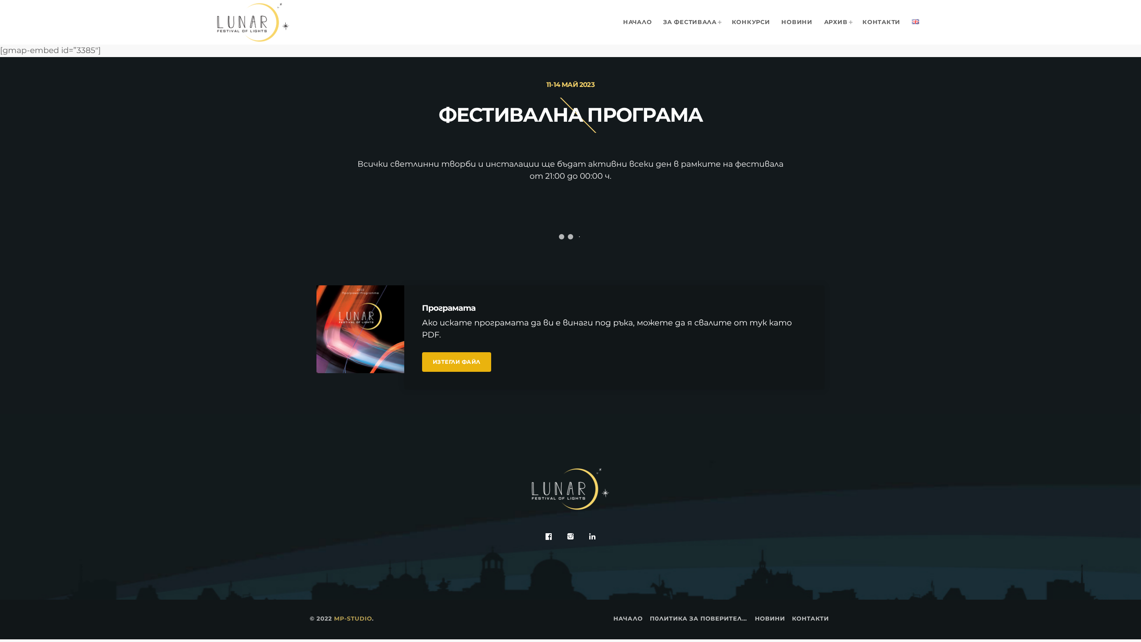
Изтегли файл (456, 361)
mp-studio (353, 618)
